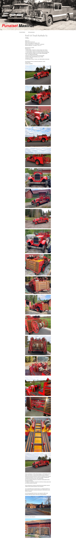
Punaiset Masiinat (22, 32)
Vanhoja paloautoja (31, 32)
